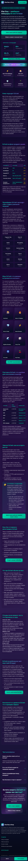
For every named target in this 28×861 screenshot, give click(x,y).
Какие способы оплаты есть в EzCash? (11, 757)
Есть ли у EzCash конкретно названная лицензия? (10, 768)
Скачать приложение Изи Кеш (14, 692)
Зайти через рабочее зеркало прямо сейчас (14, 516)
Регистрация (22, 2)
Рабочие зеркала (5, 841)
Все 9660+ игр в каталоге (14, 361)
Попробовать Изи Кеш (14, 58)
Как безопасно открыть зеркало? (12, 779)
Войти (7, 858)
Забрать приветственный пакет (14, 37)
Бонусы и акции (4, 844)
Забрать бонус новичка (14, 810)
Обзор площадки (5, 839)
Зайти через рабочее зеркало (14, 32)
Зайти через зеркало (14, 806)
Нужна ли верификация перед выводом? (11, 774)
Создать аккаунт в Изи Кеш (14, 560)
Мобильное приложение (6, 846)
